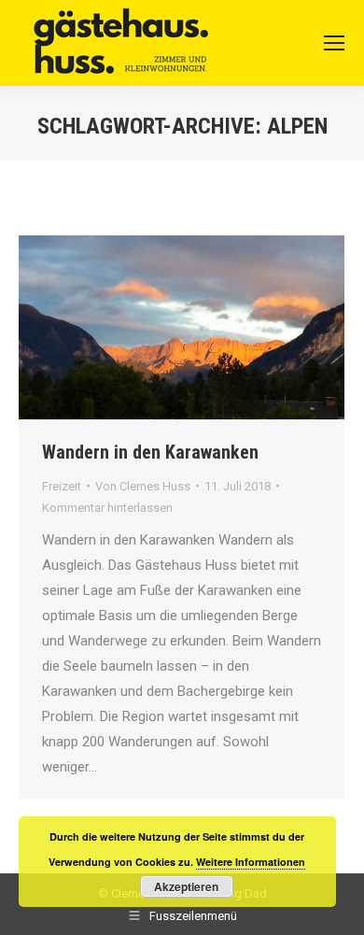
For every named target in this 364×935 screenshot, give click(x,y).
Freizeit (61, 486)
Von (142, 486)
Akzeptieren (186, 886)
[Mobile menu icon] (334, 43)
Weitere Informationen (250, 862)
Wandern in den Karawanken (150, 452)
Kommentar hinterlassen (107, 508)
